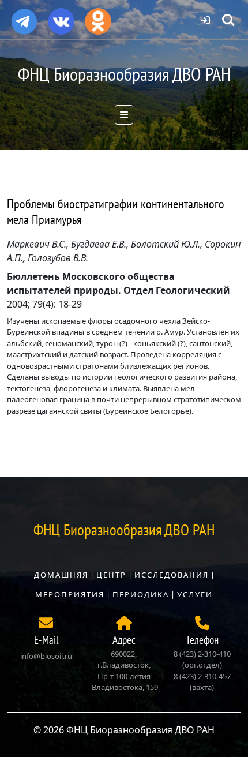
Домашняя (61, 574)
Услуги (195, 594)
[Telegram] (24, 17)
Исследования (171, 574)
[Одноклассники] (98, 17)
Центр (111, 574)
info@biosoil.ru (46, 656)
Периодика (140, 594)
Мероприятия (69, 594)
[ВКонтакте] (61, 17)
